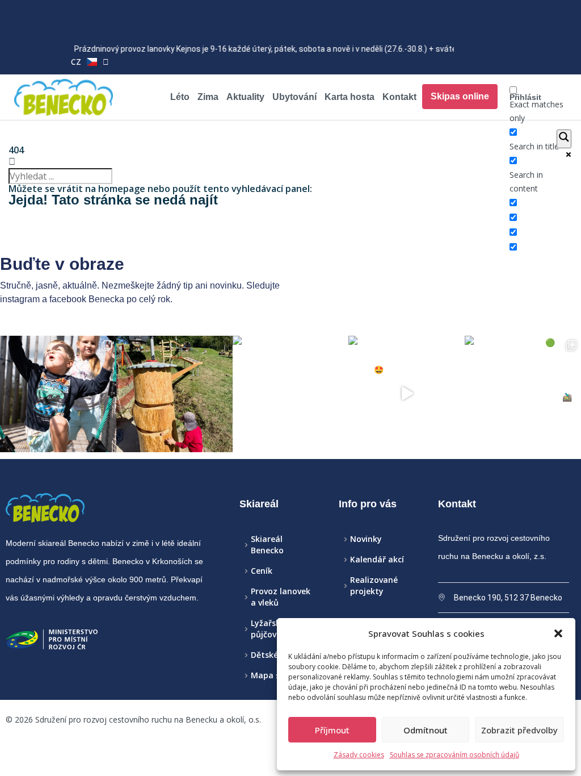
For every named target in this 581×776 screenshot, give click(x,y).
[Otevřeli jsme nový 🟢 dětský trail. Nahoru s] (523, 394)
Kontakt (399, 97)
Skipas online (460, 96)
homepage (121, 188)
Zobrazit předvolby (519, 730)
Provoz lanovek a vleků (280, 597)
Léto (180, 97)
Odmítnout (425, 730)
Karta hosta (349, 97)
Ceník (261, 570)
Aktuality (245, 97)
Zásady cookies (359, 755)
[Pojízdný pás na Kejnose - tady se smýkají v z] (291, 394)
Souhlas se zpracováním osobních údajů (454, 755)
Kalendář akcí (377, 559)
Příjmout (332, 730)
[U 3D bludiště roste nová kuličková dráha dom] (174, 394)
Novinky (366, 538)
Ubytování (294, 97)
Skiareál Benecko (267, 544)
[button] (558, 633)
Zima (207, 97)
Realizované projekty (374, 585)
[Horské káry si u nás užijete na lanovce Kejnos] (406, 394)
